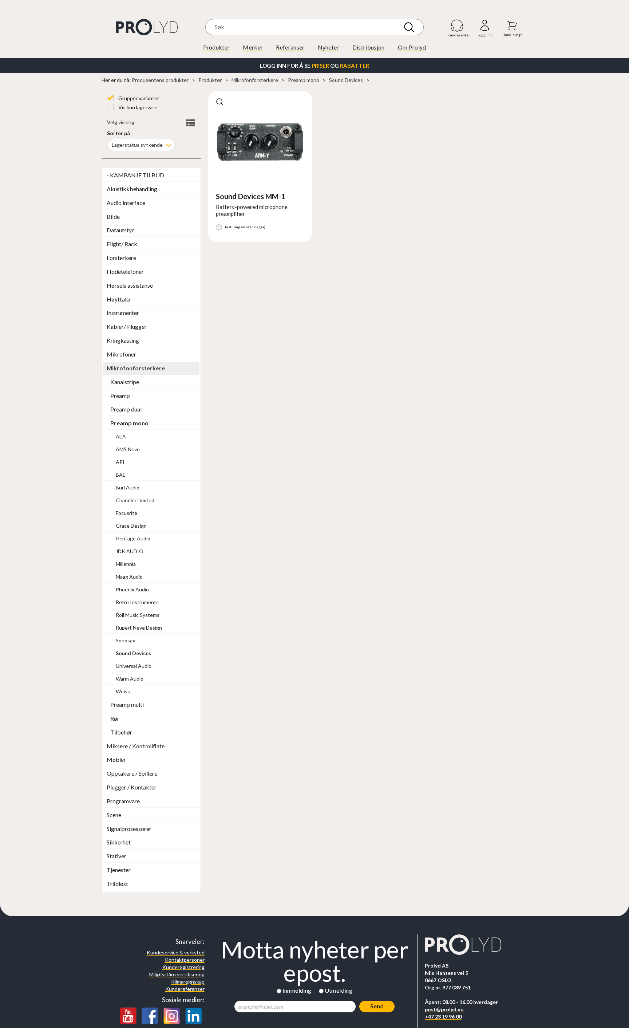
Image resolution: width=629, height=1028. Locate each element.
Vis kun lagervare (137, 107)
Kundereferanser (185, 989)
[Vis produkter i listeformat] (189, 123)
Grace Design (131, 526)
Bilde (113, 216)
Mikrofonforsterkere (255, 80)
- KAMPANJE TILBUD (135, 175)
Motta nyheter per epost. (314, 961)
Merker (253, 47)
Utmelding (339, 990)
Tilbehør (121, 732)
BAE (121, 475)
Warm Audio (129, 679)
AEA (121, 436)
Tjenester (119, 869)
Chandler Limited (135, 500)
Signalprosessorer (129, 828)
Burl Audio (127, 487)
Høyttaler (119, 299)
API (120, 462)
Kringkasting (123, 340)
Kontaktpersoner (185, 960)
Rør (114, 718)
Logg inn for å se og (314, 65)
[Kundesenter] (457, 25)
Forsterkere (121, 257)
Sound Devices (346, 80)
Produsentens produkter (160, 80)
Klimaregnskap (188, 981)
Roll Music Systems (137, 615)
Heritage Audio (133, 538)
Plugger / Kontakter (132, 787)
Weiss (123, 691)
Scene (114, 814)
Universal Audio (133, 666)
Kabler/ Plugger (127, 326)
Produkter (216, 47)
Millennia (126, 564)
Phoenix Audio (132, 589)
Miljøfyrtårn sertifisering (177, 974)
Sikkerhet (119, 842)
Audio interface (126, 202)
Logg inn (484, 25)
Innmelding (297, 990)
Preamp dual (126, 409)
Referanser (290, 47)
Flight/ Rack (122, 243)
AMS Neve (128, 449)
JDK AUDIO (129, 551)
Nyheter (328, 47)
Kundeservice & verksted (176, 952)
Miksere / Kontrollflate (136, 746)
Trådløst (117, 883)
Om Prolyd (412, 47)
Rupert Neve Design (139, 628)
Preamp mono (303, 80)
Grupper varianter (138, 98)
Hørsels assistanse (130, 285)
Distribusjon (368, 47)
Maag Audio (129, 577)
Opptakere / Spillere (132, 773)
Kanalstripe (124, 381)
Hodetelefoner (125, 271)
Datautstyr (120, 230)
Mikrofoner (121, 354)
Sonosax (125, 640)
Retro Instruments (137, 602)
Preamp (120, 395)
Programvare (123, 800)
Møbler (116, 759)
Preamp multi (127, 704)
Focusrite (126, 513)
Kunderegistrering (183, 967)
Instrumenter (123, 312)
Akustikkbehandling (132, 188)
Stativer (116, 855)
